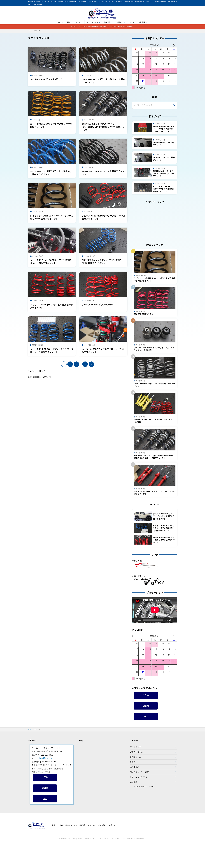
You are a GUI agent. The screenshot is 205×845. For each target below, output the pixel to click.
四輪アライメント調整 (139, 772)
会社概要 (141, 22)
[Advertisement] (147, 221)
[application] (154, 610)
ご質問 (146, 706)
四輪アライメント (73, 22)
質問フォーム (135, 757)
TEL (146, 716)
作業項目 (107, 22)
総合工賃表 (134, 767)
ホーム (60, 22)
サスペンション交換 (138, 777)
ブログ (131, 22)
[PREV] (134, 45)
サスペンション (92, 22)
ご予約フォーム (136, 752)
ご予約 (146, 695)
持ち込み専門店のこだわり (144, 787)
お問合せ (120, 22)
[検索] (174, 105)
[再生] (135, 620)
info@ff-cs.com (45, 758)
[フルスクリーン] (174, 620)
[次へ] (91, 364)
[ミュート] (170, 620)
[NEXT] (175, 45)
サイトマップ (135, 747)
